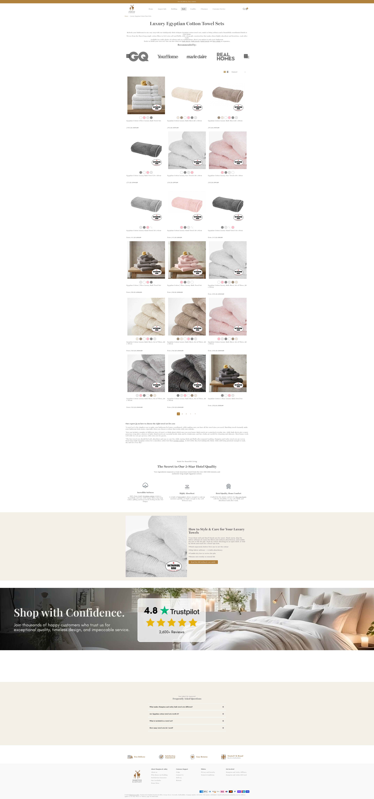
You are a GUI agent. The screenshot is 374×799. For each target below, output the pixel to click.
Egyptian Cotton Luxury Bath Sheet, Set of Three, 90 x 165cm (227, 286)
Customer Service (219, 9)
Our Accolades (156, 780)
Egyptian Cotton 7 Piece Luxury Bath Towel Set (143, 285)
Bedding (174, 9)
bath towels (195, 41)
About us (154, 772)
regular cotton (178, 441)
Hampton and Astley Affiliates (236, 772)
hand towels (205, 41)
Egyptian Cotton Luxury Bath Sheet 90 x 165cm (184, 121)
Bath (183, 9)
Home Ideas (155, 783)
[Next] (246, 56)
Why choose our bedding (159, 775)
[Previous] (128, 56)
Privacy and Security (208, 772)
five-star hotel (241, 497)
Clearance (204, 9)
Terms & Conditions (207, 775)
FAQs (178, 772)
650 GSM (181, 497)
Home (151, 9)
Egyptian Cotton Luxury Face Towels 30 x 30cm (184, 175)
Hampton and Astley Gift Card (236, 775)
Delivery (179, 778)
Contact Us (179, 775)
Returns (179, 780)
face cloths (217, 41)
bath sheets (186, 41)
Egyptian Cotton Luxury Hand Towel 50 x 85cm (143, 230)
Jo (136, 424)
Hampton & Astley (134, 794)
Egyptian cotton (148, 496)
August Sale (162, 9)
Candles (193, 9)
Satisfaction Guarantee (159, 778)
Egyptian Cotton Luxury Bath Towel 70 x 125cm (143, 175)
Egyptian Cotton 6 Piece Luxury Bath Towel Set (143, 121)
